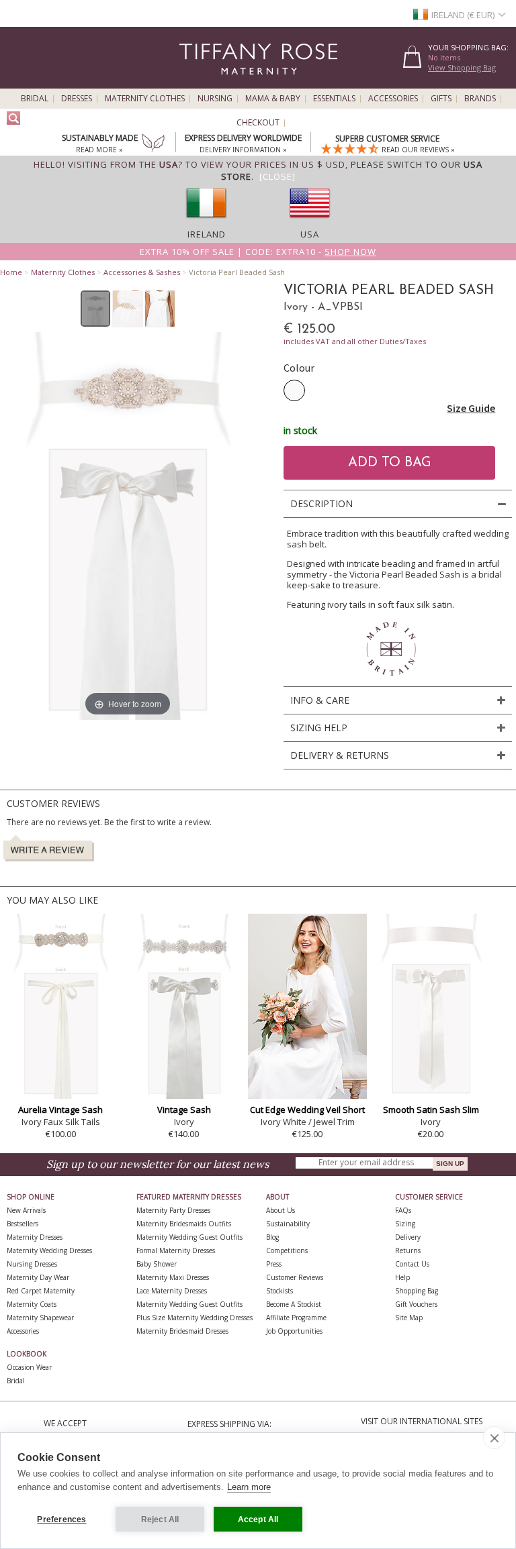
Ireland (206, 234)
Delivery (408, 1237)
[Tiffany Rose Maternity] (197, 83)
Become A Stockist (293, 1304)
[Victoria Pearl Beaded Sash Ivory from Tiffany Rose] (96, 308)
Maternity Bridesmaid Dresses (182, 1331)
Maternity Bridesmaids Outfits (183, 1223)
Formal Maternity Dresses (175, 1250)
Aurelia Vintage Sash (60, 1110)
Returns (408, 1250)
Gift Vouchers (416, 1304)
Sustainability (288, 1223)
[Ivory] (294, 390)
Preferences (61, 1519)
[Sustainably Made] (153, 144)
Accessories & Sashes (141, 272)
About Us (280, 1210)
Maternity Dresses (34, 1237)
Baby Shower (156, 1264)
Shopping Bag (416, 1290)
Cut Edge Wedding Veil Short (307, 1110)
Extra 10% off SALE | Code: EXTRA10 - (258, 252)
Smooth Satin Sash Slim (431, 1110)
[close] (494, 1437)
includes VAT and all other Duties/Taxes (355, 341)
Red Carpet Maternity (41, 1290)
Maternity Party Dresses (173, 1210)
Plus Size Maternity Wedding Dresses (194, 1317)
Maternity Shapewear (40, 1317)
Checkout (258, 123)
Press (274, 1264)
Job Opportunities (294, 1331)
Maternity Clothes (145, 99)
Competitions (287, 1250)
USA (309, 234)
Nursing (215, 99)
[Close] (277, 176)
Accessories (393, 99)
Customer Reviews (294, 1277)
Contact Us (412, 1264)
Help (402, 1277)
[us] (309, 222)
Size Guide (471, 408)
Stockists (279, 1290)
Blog (272, 1237)
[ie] (206, 222)
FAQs (403, 1210)
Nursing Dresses (32, 1264)
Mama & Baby (272, 99)
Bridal (34, 99)
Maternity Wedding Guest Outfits (189, 1237)
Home (11, 272)
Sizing (405, 1223)
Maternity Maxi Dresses (172, 1277)
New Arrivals (26, 1210)
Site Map (409, 1317)
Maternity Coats (31, 1304)
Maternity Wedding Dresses (49, 1250)
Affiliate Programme (296, 1317)
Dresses (76, 99)
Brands (480, 99)
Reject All (160, 1519)
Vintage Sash (184, 1110)
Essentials (334, 99)
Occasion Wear (29, 1367)
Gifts (441, 99)
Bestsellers (22, 1223)
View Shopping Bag (462, 67)
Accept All (258, 1519)
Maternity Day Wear (38, 1277)
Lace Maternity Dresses (171, 1290)
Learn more (249, 1487)
